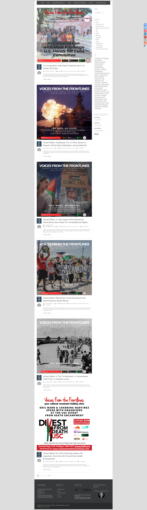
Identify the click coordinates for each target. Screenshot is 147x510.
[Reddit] (145, 43)
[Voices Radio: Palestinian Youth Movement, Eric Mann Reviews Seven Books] (64, 267)
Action (97, 22)
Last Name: (97, 123)
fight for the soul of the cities (102, 73)
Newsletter (52, 226)
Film (96, 30)
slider (104, 101)
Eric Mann (104, 69)
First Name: (97, 117)
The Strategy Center (101, 2)
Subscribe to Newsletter (80, 2)
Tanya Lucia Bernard (45, 506)
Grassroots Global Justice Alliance (45, 495)
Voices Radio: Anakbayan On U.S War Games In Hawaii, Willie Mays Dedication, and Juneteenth (64, 144)
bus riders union (98, 65)
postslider (103, 95)
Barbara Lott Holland (100, 62)
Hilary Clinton (103, 75)
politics (106, 93)
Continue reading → (47, 79)
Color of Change (41, 492)
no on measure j (98, 90)
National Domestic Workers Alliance (45, 497)
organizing (97, 91)
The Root (39, 494)
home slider (97, 78)
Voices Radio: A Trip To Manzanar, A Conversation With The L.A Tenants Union (65, 377)
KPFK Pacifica (98, 82)
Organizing (60, 226)
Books (59, 491)
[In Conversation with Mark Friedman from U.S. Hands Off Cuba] (64, 35)
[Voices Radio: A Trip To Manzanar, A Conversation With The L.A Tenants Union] (64, 346)
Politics (71, 303)
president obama (99, 99)
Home (42, 2)
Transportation (99, 45)
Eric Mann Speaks (100, 26)
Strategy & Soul (99, 43)
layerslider (104, 82)
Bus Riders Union (100, 24)
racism (105, 99)
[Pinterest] (145, 30)
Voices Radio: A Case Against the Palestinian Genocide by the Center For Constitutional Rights (65, 221)
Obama (104, 90)
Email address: (97, 128)
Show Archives (61, 489)
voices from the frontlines (101, 104)
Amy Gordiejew (98, 60)
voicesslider (104, 106)
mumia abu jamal (98, 88)
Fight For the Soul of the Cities (102, 28)
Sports (97, 41)
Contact (91, 2)
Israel (103, 78)
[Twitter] (145, 27)
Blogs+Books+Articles (58, 2)
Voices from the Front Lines (69, 71)
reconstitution (98, 101)
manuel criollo (105, 84)
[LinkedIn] (145, 33)
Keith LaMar (97, 80)
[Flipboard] (145, 36)
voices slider (98, 108)
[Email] (145, 40)
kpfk (102, 80)
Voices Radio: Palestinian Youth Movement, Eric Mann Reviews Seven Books (64, 299)
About (69, 2)
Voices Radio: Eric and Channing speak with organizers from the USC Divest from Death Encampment (63, 456)
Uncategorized (99, 47)
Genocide (97, 75)
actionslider (105, 58)
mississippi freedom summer (101, 86)
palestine (103, 91)
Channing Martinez (49, 71)
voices (107, 103)
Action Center (98, 58)
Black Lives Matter (99, 64)
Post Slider (97, 95)
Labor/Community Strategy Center (45, 489)
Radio (48, 2)
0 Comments (82, 71)
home (96, 77)
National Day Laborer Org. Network (45, 496)
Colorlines (40, 491)
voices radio (98, 106)
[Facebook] (145, 24)
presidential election (100, 97)
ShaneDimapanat (49, 148)
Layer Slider (97, 84)
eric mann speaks (99, 71)
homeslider (101, 77)
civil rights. (97, 69)
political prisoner (99, 93)
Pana (108, 91)
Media (97, 33)
